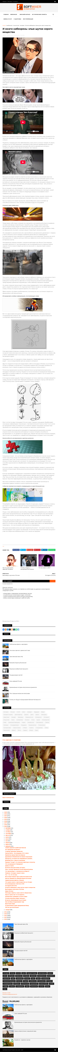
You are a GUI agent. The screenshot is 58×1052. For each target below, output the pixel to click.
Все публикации (28, 19)
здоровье (20, 717)
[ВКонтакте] (3, 629)
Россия (12, 712)
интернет (46, 717)
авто (23, 712)
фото (19, 730)
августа (8, 835)
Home (4, 25)
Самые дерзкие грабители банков (15, 847)
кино (13, 719)
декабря (8, 828)
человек (22, 25)
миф (5, 722)
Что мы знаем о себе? (45, 567)
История (6, 712)
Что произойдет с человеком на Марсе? (17, 871)
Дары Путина (9, 891)
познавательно (15, 725)
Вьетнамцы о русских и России (14, 889)
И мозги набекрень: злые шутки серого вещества (20, 887)
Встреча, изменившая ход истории (15, 900)
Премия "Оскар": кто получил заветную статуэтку (20, 862)
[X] (10, 629)
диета (37, 714)
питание (6, 725)
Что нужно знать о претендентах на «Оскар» (18, 882)
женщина (43, 714)
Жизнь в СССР (7, 19)
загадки (14, 717)
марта (7, 844)
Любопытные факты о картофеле (18, 644)
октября (8, 831)
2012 (5, 915)
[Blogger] (12, 629)
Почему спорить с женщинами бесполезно (27, 568)
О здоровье (17, 19)
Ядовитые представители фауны (15, 855)
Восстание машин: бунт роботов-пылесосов (18, 876)
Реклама (10, 1)
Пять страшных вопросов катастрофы (19, 693)
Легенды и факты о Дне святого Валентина (18, 893)
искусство (6, 719)
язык (36, 730)
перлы (47, 722)
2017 (5, 823)
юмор (31, 730)
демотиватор (18, 714)
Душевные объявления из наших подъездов (18, 856)
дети (32, 714)
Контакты (15, 1)
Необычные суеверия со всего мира (16, 896)
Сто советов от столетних (12, 740)
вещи (42, 712)
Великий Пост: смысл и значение (15, 860)
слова (51, 983)
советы (31, 727)
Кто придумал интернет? (12, 849)
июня (7, 839)
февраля (8, 846)
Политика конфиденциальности (10, 994)
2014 (5, 912)
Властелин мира (10, 903)
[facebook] (55, 1050)
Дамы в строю (9, 865)
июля (7, 837)
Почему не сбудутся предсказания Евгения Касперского (25, 699)
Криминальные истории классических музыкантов (23, 687)
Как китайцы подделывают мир (14, 902)
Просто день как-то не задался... (15, 894)
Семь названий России (15, 681)
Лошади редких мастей (15, 675)
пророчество (32, 725)
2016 (5, 824)
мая (7, 840)
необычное (9, 25)
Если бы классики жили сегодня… (15, 867)
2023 (5, 812)
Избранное (13, 14)
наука (23, 722)
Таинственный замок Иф (16, 656)
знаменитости (29, 717)
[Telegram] (18, 629)
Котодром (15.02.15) (11, 885)
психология (16, 25)
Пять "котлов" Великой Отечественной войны (19, 869)
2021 (5, 815)
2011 (5, 917)
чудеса (25, 730)
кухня (38, 719)
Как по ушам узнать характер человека (8, 568)
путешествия (7, 727)
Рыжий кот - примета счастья (22, 1040)
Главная (4, 1)
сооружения (39, 727)
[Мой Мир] (8, 629)
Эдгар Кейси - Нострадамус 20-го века (17, 853)
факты (13, 730)
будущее (36, 712)
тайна (46, 727)
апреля (8, 842)
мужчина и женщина (14, 722)
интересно (38, 717)
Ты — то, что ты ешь (11, 874)
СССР (18, 712)
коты (33, 719)
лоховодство (45, 719)
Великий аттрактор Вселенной (17, 662)
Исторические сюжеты (39, 14)
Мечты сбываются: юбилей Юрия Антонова (18, 878)
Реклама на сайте (6, 992)
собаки (25, 727)
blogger (52, 581)
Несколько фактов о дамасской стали (19, 650)
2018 (5, 821)
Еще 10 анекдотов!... (9, 797)
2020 (5, 817)
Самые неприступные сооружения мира (25, 1031)
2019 (5, 819)
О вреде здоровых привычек (14, 851)
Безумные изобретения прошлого (18, 669)
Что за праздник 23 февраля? (14, 864)
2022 (5, 814)
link (3, 546)
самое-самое (16, 727)
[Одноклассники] (5, 629)
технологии (7, 730)
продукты (23, 725)
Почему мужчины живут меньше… (15, 898)
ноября (8, 830)
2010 (5, 919)
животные (6, 717)
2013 (5, 913)
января (8, 909)
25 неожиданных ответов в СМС (14, 884)
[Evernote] (16, 629)
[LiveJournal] (14, 629)
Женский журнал (25, 14)
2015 (5, 826)
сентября (8, 833)
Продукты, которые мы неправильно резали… (19, 858)
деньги (26, 714)
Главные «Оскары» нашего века (14, 873)
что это (41, 986)
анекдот (29, 712)
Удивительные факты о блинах (14, 880)
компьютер (20, 719)
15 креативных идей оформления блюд (17, 905)
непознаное (39, 722)
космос (27, 719)
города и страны (8, 714)
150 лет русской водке (12, 907)
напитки (19, 981)
